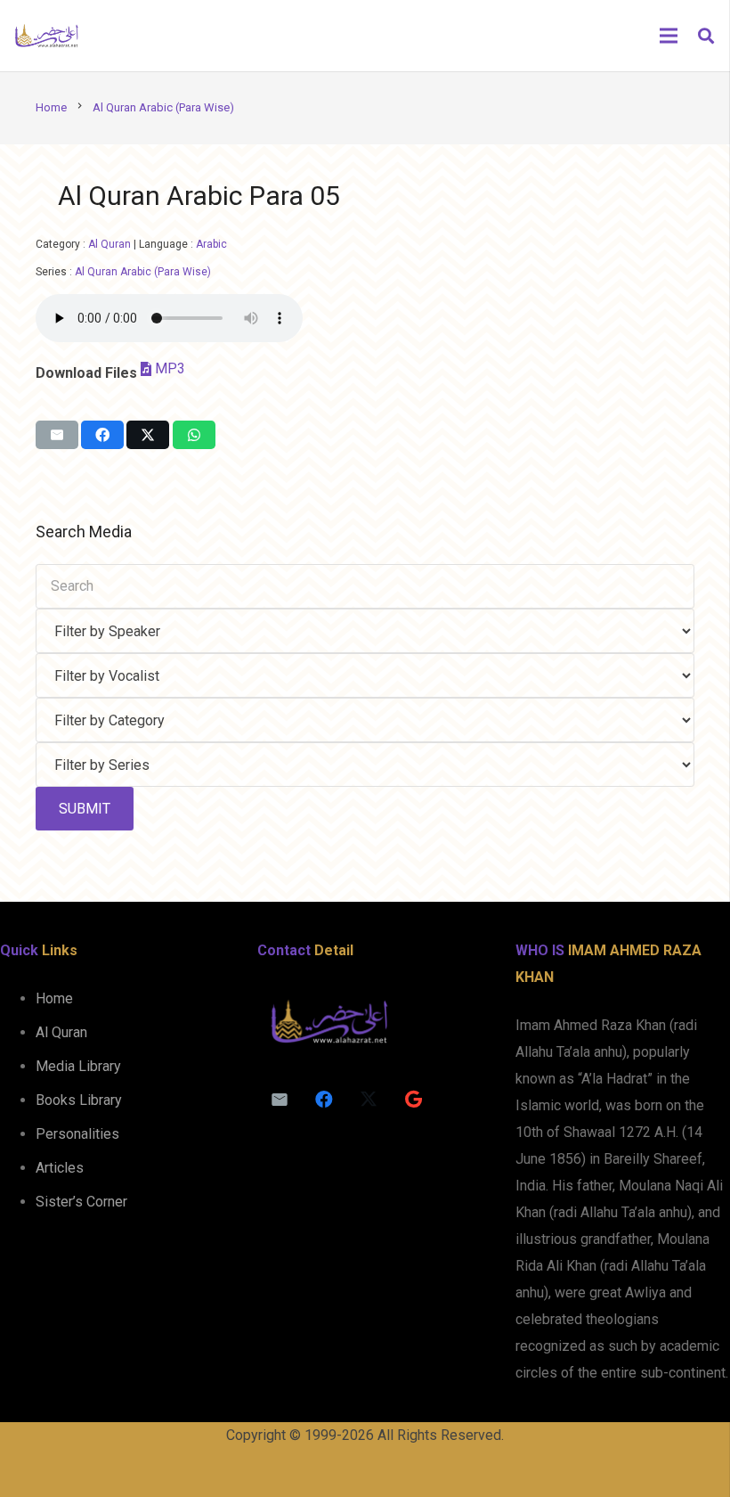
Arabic (211, 244)
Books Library (79, 1100)
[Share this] (102, 435)
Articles (60, 1167)
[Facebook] (324, 1099)
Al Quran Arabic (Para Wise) (143, 272)
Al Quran (109, 244)
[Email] (279, 1099)
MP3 (170, 368)
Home (54, 998)
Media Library (78, 1066)
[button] (706, 36)
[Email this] (57, 435)
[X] (368, 1099)
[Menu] (668, 35)
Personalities (77, 1133)
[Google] (413, 1099)
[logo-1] (46, 35)
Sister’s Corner (81, 1201)
